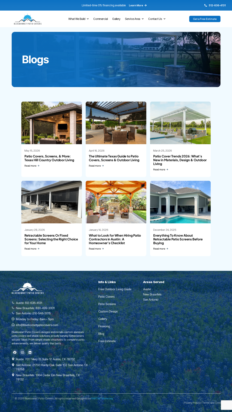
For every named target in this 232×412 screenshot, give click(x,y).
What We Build (76, 19)
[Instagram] (22, 352)
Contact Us (155, 19)
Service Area (132, 19)
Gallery (116, 19)
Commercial (100, 19)
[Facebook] (15, 352)
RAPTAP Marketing (102, 398)
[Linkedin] (30, 352)
